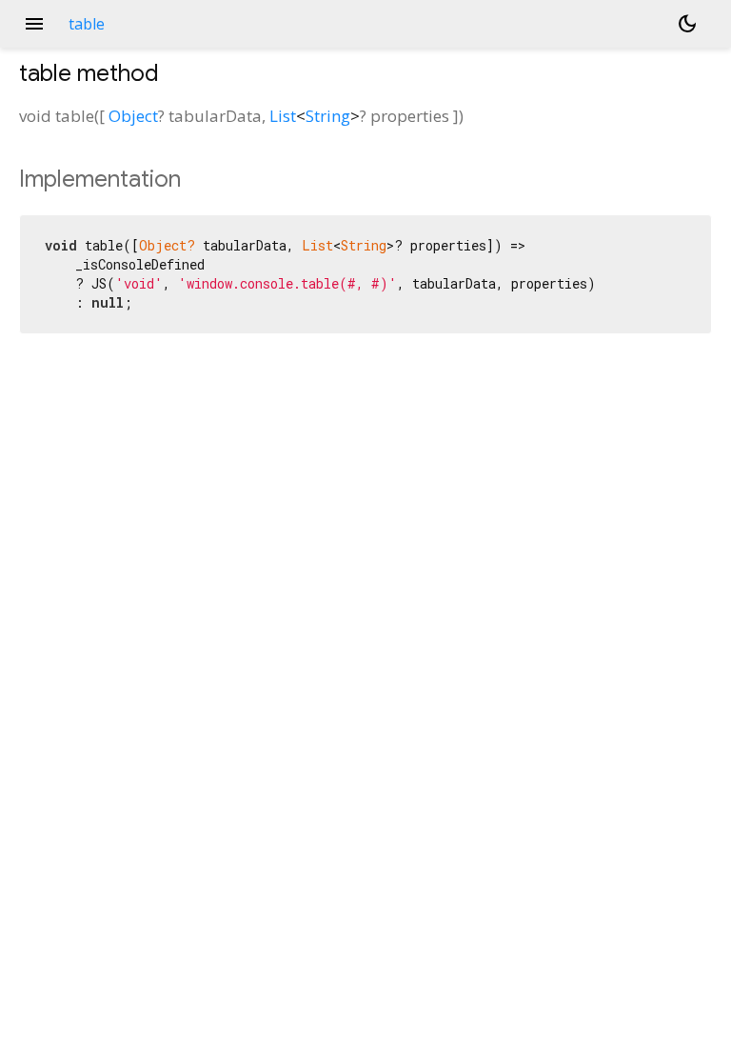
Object (133, 116)
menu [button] (34, 23)
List (282, 116)
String (328, 116)
